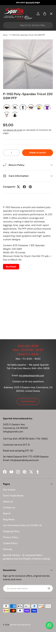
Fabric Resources (15, 107)
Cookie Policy (10, 543)
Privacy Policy (10, 537)
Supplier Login (13, 96)
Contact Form (28, 401)
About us (8, 501)
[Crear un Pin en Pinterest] (30, 187)
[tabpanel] (28, 266)
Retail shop (11, 74)
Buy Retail (11, 266)
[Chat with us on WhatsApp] (49, 625)
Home (8, 20)
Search (7, 513)
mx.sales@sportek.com (31, 375)
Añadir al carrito (37, 152)
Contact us (9, 507)
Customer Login (14, 85)
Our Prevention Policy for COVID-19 (22, 525)
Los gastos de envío (12, 130)
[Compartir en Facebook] (24, 187)
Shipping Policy (11, 531)
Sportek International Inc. (20, 625)
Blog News (8, 519)
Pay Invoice (12, 63)
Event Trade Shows (13, 495)
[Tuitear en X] (18, 187)
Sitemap (7, 549)
